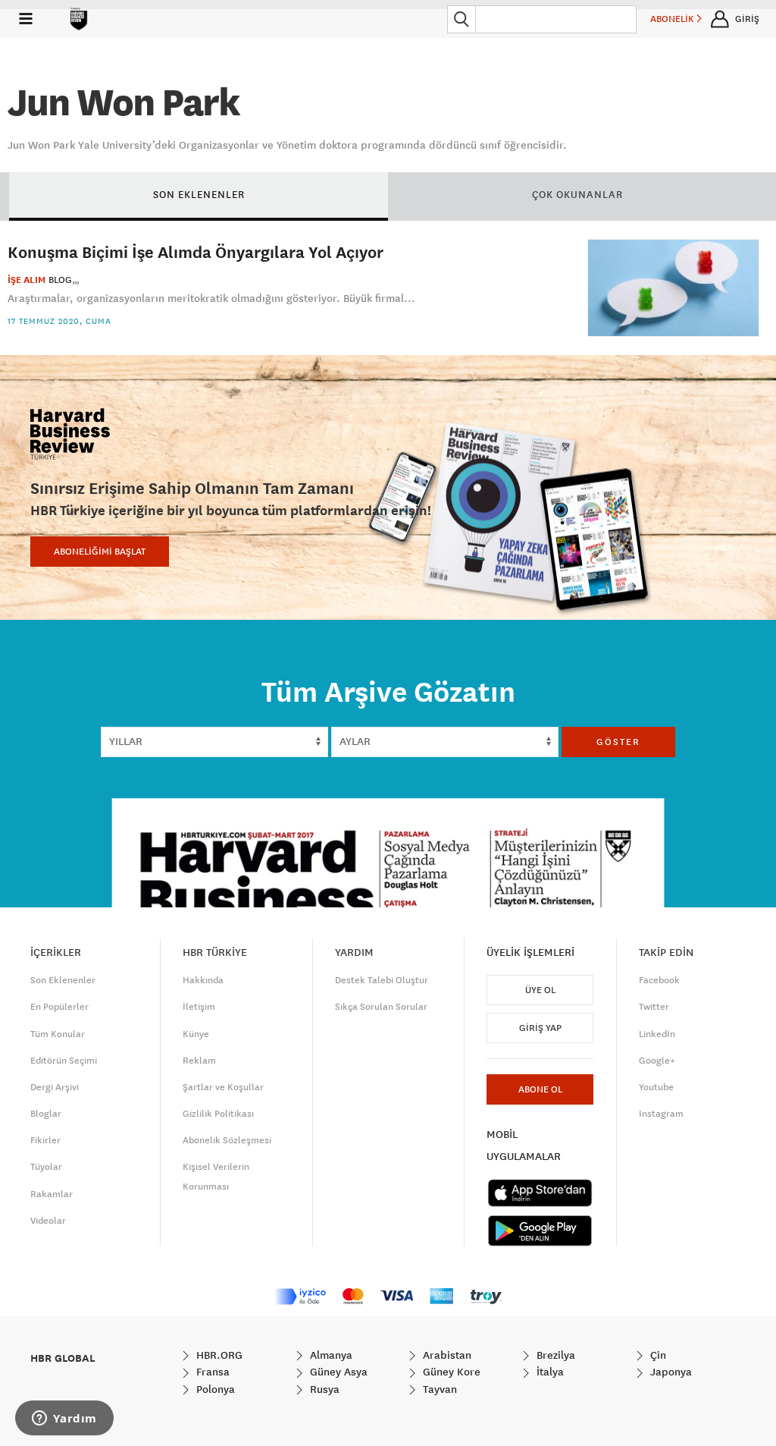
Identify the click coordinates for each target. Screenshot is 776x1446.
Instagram (661, 1114)
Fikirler (45, 1140)
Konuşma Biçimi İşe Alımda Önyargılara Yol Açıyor (195, 251)
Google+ (657, 1061)
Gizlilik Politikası (218, 1114)
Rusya (323, 1389)
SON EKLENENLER (199, 194)
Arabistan (445, 1355)
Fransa (211, 1371)
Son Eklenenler (62, 980)
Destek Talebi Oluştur (381, 980)
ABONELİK (673, 19)
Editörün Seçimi (63, 1061)
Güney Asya (337, 1371)
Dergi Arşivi (54, 1087)
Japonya (669, 1371)
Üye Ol (540, 990)
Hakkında (203, 980)
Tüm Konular (57, 1034)
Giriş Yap (540, 1028)
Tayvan (438, 1389)
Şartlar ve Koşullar (223, 1087)
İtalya (549, 1371)
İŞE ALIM (26, 280)
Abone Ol (540, 1089)
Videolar (48, 1221)
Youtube (656, 1087)
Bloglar (45, 1114)
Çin (656, 1355)
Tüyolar (46, 1167)
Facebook (659, 980)
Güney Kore (450, 1371)
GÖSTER (618, 742)
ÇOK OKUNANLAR (577, 194)
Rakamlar (51, 1194)
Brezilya (554, 1355)
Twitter (654, 1007)
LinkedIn (657, 1034)
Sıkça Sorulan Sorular (381, 1007)
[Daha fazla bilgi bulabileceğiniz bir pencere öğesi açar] (64, 1419)
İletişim (199, 1007)
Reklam (199, 1061)
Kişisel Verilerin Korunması (216, 1176)
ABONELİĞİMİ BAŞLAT (100, 551)
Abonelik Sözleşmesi (227, 1140)
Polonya (214, 1389)
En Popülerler (59, 1007)
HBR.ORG (217, 1355)
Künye (196, 1034)
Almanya (329, 1355)
